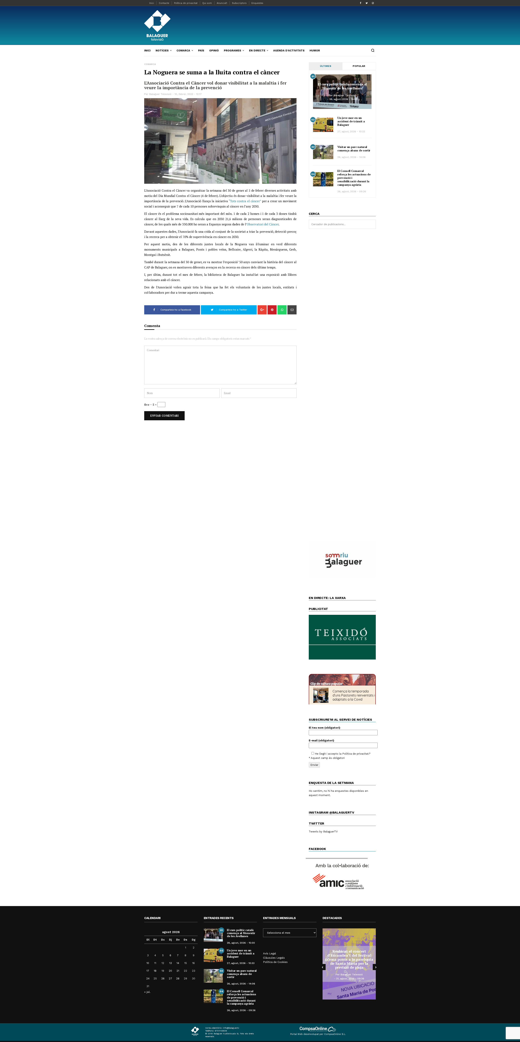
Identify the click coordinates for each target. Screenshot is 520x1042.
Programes (232, 50)
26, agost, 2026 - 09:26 (351, 191)
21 (178, 970)
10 (147, 963)
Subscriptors (239, 3)
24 (148, 978)
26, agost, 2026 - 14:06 (351, 157)
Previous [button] (323, 967)
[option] (349, 964)
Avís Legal (269, 953)
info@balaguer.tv (231, 1028)
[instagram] (373, 3)
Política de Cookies (275, 962)
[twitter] (367, 3)
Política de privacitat (185, 3)
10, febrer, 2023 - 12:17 (188, 94)
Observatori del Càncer (263, 224)
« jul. (147, 991)
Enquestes (257, 3)
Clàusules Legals (274, 957)
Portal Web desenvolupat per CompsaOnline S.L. (318, 1034)
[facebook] (361, 3)
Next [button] (376, 967)
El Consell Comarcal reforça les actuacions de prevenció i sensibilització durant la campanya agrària (241, 997)
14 (178, 963)
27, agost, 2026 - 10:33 (351, 131)
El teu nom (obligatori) (324, 727)
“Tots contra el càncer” (245, 201)
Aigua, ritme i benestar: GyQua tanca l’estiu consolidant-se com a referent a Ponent (349, 959)
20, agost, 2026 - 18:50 (350, 976)
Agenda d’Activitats (288, 50)
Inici (151, 3)
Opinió (214, 50)
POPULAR (359, 66)
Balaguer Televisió (160, 94)
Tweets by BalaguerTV (323, 831)
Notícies (162, 50)
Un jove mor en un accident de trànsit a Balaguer (351, 121)
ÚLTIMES (325, 66)
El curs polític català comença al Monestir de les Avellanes (342, 86)
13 (170, 963)
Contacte (164, 3)
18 (155, 970)
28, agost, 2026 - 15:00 (343, 99)
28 (177, 978)
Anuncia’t (222, 3)
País (201, 50)
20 (170, 970)
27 (170, 978)
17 (147, 970)
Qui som (207, 3)
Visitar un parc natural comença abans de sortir (353, 148)
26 (163, 978)
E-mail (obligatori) (321, 740)
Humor (315, 50)
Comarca (183, 50)
